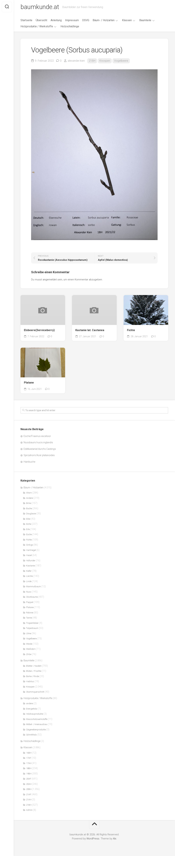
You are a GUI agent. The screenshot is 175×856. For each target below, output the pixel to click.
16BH (28, 752)
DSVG (85, 20)
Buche (29, 508)
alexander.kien (76, 60)
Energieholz (31, 708)
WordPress (92, 838)
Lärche (29, 576)
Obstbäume (32, 597)
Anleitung (56, 20)
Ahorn (29, 492)
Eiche (28, 524)
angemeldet (50, 279)
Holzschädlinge (69, 26)
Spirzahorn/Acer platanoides (39, 455)
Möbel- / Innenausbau (36, 724)
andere (29, 703)
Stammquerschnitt (35, 692)
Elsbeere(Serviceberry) (39, 330)
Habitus (30, 681)
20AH (28, 784)
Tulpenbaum (32, 628)
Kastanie (30, 565)
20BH (28, 789)
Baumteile (145, 20)
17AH (28, 763)
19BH (28, 773)
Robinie (29, 612)
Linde (28, 581)
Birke (28, 503)
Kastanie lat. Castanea (89, 330)
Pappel (29, 602)
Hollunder (30, 560)
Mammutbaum (33, 586)
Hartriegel (31, 550)
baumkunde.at (40, 7)
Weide (29, 644)
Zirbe (28, 654)
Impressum (72, 20)
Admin (29, 810)
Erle (28, 529)
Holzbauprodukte (34, 714)
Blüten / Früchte (33, 671)
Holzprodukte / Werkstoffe (37, 26)
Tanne (29, 617)
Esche (29, 534)
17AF (28, 758)
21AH (28, 799)
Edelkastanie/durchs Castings (40, 449)
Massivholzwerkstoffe (36, 719)
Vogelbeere (121, 60)
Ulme (28, 633)
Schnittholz (31, 734)
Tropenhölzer (32, 623)
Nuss (28, 591)
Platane (29, 382)
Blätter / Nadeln (34, 666)
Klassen (127, 20)
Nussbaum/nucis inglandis (38, 442)
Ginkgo (29, 545)
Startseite (26, 20)
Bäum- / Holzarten (104, 20)
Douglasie (31, 513)
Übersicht (41, 20)
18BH (28, 768)
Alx (114, 838)
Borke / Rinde (32, 676)
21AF (28, 794)
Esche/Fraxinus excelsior (37, 436)
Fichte (131, 330)
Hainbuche (29, 461)
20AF (28, 778)
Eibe (28, 519)
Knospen (104, 60)
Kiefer (29, 571)
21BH (92, 60)
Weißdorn (31, 649)
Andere (29, 498)
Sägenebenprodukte (36, 729)
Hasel (29, 555)
